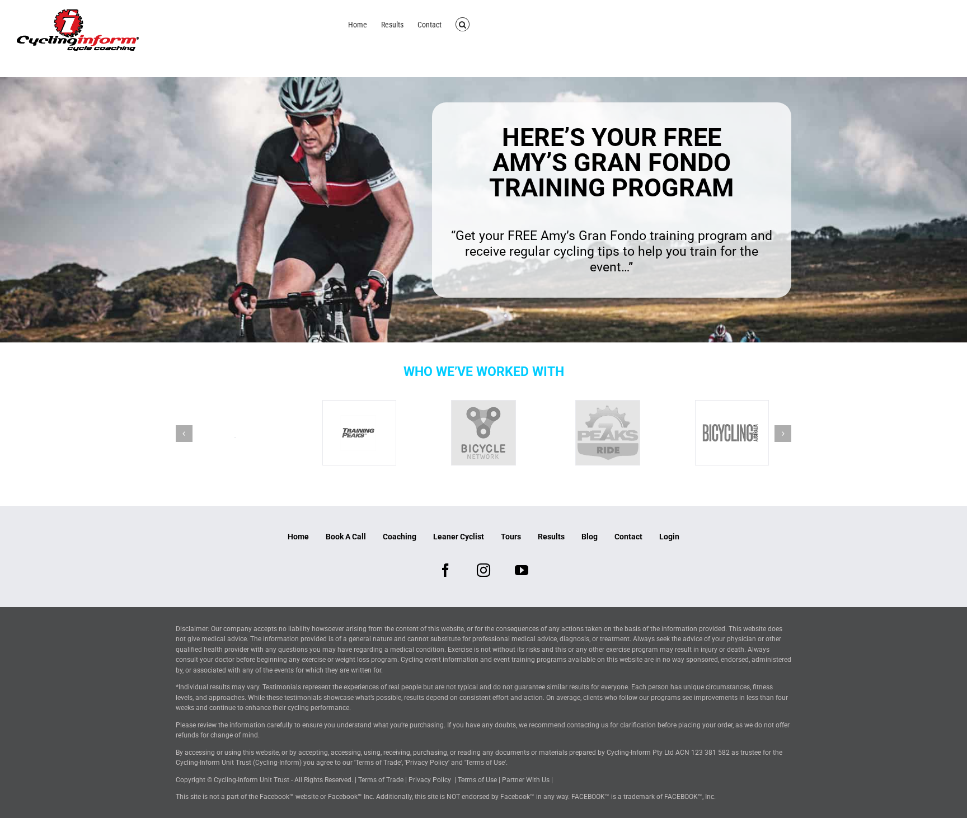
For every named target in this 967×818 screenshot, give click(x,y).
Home (298, 536)
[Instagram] (483, 570)
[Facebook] (445, 570)
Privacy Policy (430, 780)
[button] (463, 23)
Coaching (399, 536)
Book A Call (346, 536)
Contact (628, 536)
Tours (511, 536)
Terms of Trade (380, 780)
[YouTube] (521, 570)
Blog (589, 536)
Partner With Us (526, 780)
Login (669, 536)
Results (551, 536)
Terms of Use (477, 780)
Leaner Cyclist (458, 536)
